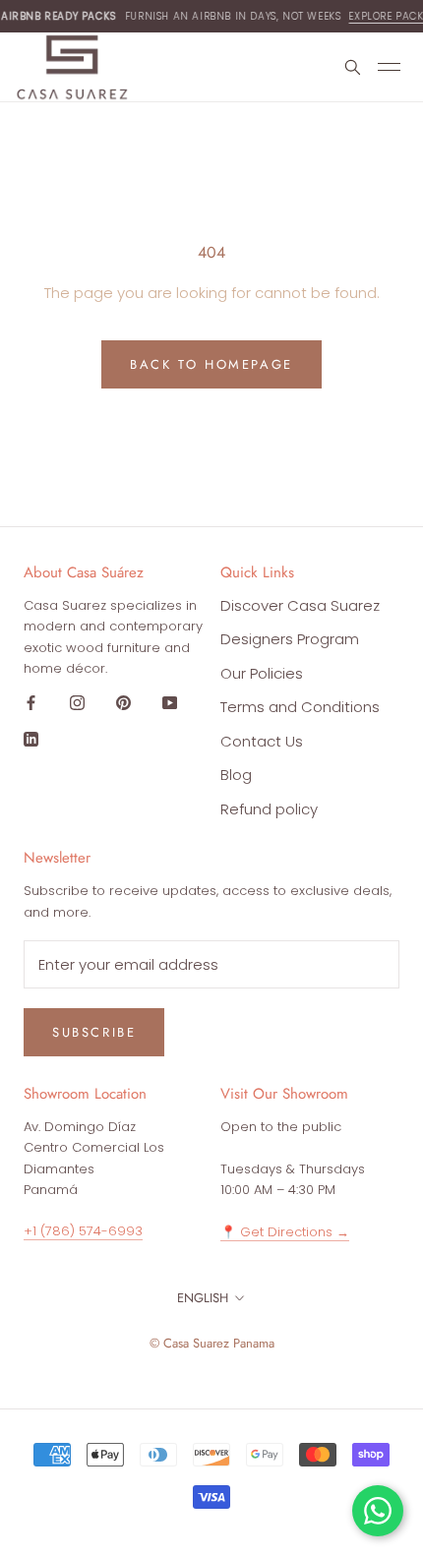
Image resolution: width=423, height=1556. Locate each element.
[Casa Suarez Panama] (72, 67)
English (202, 1297)
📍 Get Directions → (284, 1232)
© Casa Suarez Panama (212, 1343)
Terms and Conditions (300, 706)
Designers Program (289, 638)
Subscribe (94, 1032)
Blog (236, 774)
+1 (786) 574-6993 (83, 1231)
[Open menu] (392, 67)
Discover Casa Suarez (300, 605)
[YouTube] (169, 702)
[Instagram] (77, 702)
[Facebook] (31, 702)
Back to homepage (211, 364)
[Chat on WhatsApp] (377, 1510)
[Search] (351, 67)
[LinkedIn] (31, 738)
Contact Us (261, 741)
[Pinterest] (123, 702)
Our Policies (261, 673)
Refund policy (269, 809)
